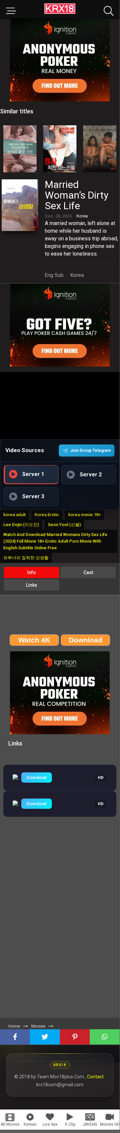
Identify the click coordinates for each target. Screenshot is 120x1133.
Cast (88, 572)
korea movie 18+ (84, 514)
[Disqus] (59, 925)
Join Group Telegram (90, 450)
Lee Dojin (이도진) (21, 524)
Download (37, 777)
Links (31, 585)
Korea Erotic (47, 514)
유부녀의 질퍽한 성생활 (26, 557)
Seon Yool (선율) (64, 524)
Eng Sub (54, 275)
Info (31, 572)
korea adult (14, 514)
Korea (77, 275)
